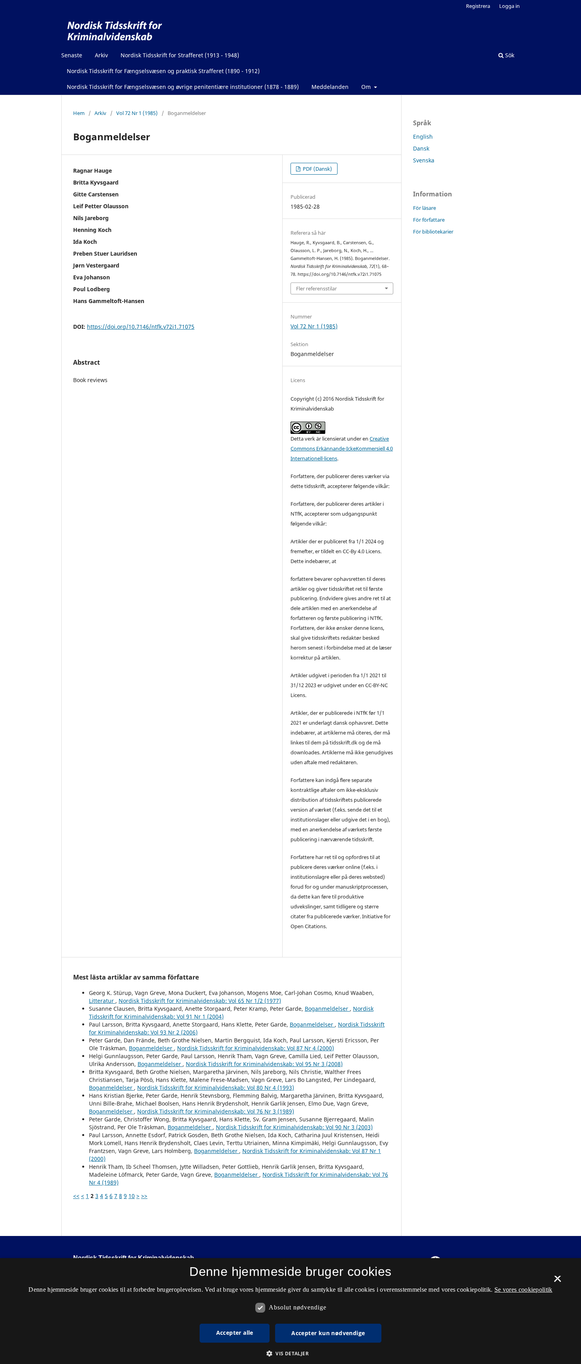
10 (131, 1196)
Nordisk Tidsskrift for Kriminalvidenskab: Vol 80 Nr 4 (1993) (215, 1087)
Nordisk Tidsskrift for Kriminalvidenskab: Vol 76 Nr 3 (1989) (215, 1111)
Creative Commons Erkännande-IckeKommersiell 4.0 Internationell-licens (341, 448)
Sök (509, 55)
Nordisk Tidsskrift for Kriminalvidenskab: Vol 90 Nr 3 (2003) (294, 1127)
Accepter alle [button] (234, 1332)
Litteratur (102, 1000)
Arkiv (101, 55)
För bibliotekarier (433, 231)
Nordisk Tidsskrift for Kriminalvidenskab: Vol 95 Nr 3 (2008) (264, 1064)
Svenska (423, 160)
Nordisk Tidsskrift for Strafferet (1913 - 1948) (180, 55)
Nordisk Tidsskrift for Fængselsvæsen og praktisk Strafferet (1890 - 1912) (163, 71)
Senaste (71, 55)
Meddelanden (330, 86)
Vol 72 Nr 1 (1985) (137, 113)
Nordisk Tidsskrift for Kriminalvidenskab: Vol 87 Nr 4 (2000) (255, 1048)
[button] (290, 1353)
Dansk (421, 148)
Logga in (509, 5)
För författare (429, 219)
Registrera (478, 5)
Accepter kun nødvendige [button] (328, 1333)
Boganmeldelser (327, 1008)
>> (144, 1196)
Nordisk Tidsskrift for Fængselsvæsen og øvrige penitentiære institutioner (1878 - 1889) (183, 86)
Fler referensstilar (316, 288)
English (423, 136)
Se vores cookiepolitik (523, 1289)
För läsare (424, 207)
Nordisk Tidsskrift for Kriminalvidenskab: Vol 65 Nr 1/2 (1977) (200, 1000)
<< (76, 1196)
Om (366, 86)
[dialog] (290, 1311)
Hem (79, 113)
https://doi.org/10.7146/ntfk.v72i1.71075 (140, 326)
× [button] (557, 1281)
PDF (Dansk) (317, 168)
